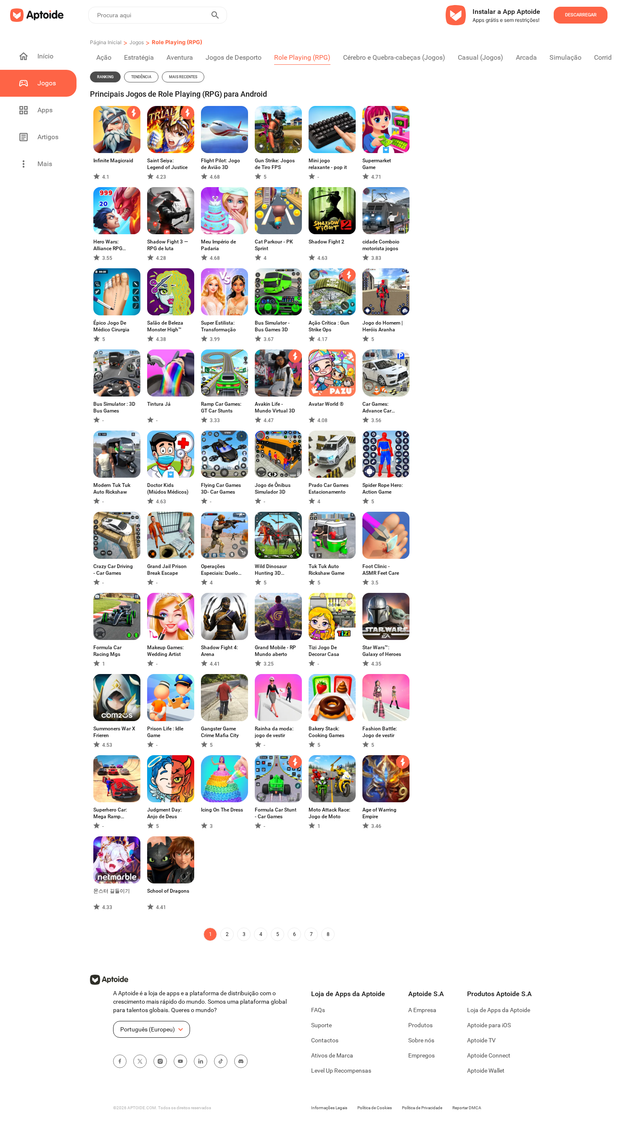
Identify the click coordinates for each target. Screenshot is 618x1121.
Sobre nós (421, 1040)
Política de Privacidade (422, 1107)
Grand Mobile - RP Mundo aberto (275, 651)
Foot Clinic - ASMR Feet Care (380, 569)
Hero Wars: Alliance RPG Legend (107, 245)
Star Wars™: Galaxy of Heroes (381, 651)
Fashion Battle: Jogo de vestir (379, 732)
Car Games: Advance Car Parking (376, 407)
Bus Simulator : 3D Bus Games (114, 407)
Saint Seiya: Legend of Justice (167, 164)
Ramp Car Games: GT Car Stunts (221, 407)
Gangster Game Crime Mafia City (220, 732)
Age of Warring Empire (379, 813)
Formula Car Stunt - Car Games (275, 813)
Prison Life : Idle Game (165, 732)
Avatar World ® (326, 404)
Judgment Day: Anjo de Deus (164, 813)
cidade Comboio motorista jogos (380, 245)
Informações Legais (329, 1107)
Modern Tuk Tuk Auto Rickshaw (111, 488)
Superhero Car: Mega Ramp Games (110, 813)
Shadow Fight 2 (326, 242)
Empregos (421, 1055)
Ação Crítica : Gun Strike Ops (329, 326)
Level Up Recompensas (341, 1070)
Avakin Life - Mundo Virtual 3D (275, 407)
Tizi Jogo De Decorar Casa (324, 651)
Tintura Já (159, 404)
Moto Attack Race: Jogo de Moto (329, 813)
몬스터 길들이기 (111, 891)
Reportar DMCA (466, 1107)
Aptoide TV (481, 1040)
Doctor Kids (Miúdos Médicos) (167, 488)
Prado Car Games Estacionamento (329, 488)
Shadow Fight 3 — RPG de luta (167, 245)
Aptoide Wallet (485, 1070)
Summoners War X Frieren (114, 732)
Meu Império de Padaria (218, 245)
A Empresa (422, 1010)
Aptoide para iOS (489, 1025)
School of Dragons (168, 891)
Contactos (324, 1040)
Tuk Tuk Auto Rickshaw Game (326, 569)
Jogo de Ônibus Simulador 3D (273, 488)
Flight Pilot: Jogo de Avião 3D (220, 164)
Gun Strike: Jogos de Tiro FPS (275, 164)
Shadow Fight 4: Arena (219, 651)
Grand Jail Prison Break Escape (167, 569)
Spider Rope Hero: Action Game (382, 488)
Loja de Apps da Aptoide (498, 1010)
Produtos (420, 1025)
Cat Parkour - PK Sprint (274, 245)
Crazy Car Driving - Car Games (113, 569)
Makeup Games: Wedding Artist (165, 651)
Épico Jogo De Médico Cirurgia (111, 326)
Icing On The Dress (222, 810)
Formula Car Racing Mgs (107, 651)
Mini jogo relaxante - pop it (328, 164)
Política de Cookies (374, 1107)
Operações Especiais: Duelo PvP (219, 569)
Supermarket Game (376, 164)
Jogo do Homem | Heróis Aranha (382, 326)
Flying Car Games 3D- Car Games (221, 488)
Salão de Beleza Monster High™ (165, 326)
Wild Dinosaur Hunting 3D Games (271, 569)
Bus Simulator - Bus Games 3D (272, 326)
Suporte (321, 1025)
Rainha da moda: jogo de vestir (274, 732)
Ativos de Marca (332, 1055)
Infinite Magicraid (113, 161)
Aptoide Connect (488, 1055)
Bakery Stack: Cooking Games (326, 732)
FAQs (318, 1010)
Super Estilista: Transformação (218, 326)
